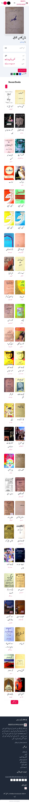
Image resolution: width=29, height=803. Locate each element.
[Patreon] (8, 3)
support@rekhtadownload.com (14, 777)
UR (14, 3)
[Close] (2, 3)
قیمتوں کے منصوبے (23, 757)
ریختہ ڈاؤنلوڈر (24, 752)
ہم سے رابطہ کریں (23, 767)
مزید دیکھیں (14, 702)
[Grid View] (6, 86)
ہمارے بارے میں (23, 760)
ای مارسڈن (22, 42)
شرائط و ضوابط (24, 765)
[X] (22, 780)
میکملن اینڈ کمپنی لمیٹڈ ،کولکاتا (10, 60)
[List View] (4, 86)
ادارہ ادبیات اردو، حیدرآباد (10, 64)
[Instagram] (17, 780)
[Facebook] (25, 780)
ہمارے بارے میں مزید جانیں (21, 742)
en (25, 788)
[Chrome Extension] (11, 3)
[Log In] (5, 3)
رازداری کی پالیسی (23, 762)
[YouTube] (19, 780)
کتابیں (25, 754)
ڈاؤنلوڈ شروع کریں (22, 70)
